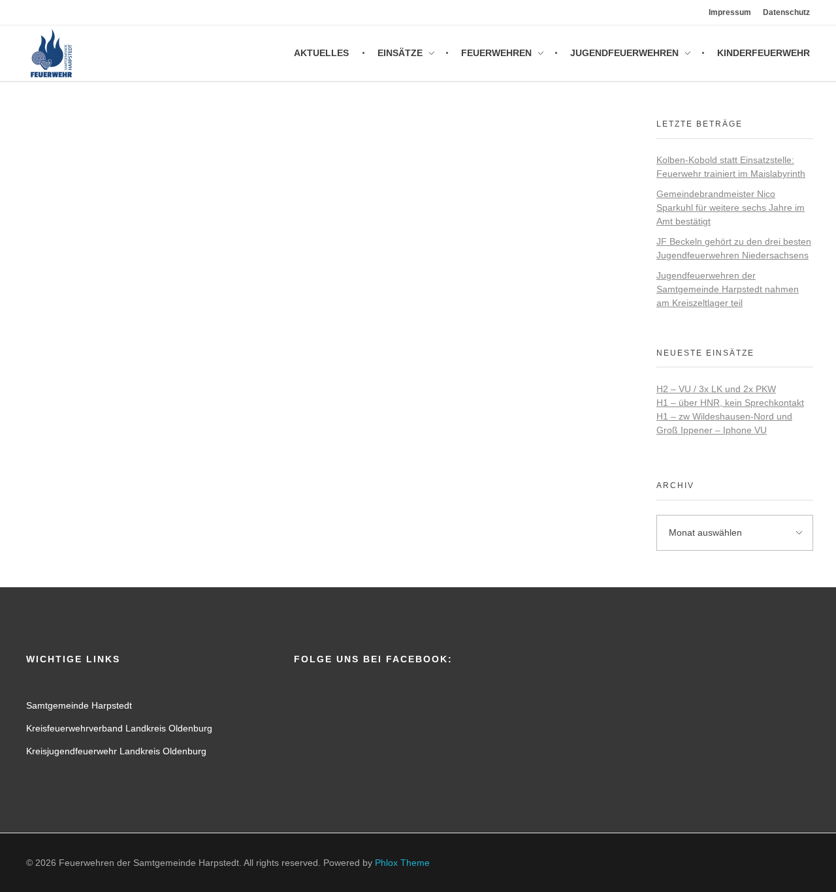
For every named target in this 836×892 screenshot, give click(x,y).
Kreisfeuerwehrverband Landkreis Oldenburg (119, 728)
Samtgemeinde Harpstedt (79, 705)
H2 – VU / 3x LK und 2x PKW (716, 389)
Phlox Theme (402, 862)
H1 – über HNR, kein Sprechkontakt (730, 402)
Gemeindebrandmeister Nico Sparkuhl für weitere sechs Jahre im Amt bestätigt (730, 207)
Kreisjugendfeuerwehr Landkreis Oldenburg (116, 751)
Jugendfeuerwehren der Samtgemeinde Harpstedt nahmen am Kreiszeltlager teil (727, 289)
